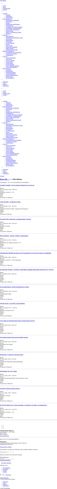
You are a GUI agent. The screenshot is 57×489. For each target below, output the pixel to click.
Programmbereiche (7, 19)
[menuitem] (30, 3)
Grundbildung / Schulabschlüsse (13, 28)
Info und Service (7, 68)
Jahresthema (9, 16)
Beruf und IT (9, 21)
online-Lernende (10, 48)
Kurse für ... (4, 179)
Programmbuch (6, 468)
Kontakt (5, 9)
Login (4, 5)
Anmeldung (9, 70)
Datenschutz (6, 85)
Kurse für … (6, 35)
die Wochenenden (10, 43)
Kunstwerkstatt (9, 31)
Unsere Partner (9, 61)
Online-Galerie (9, 17)
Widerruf (5, 84)
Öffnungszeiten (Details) (6, 447)
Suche (4, 7)
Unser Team (9, 59)
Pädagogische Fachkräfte (12, 49)
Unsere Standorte (10, 64)
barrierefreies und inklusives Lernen (14, 37)
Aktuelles (5, 13)
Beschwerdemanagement (12, 75)
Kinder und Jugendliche (11, 47)
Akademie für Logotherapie (12, 20)
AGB (4, 83)
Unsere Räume (9, 63)
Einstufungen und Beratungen (13, 24)
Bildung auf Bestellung (8, 51)
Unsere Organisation (11, 57)
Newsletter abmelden (6, 463)
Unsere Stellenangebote (11, 67)
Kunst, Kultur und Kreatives (12, 29)
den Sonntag (9, 41)
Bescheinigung (9, 71)
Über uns (5, 56)
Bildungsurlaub (9, 40)
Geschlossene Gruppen (11, 53)
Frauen (7, 44)
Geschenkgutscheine (11, 74)
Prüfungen (8, 33)
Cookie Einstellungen (5, 488)
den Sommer (9, 39)
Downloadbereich (10, 78)
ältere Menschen (10, 36)
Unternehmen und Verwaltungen (13, 52)
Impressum (5, 81)
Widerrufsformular (4, 478)
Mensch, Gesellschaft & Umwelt (13, 32)
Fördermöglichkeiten (11, 72)
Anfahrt (5, 472)
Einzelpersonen (9, 55)
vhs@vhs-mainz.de (4, 436)
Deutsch (8, 23)
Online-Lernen (9, 76)
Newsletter (5, 469)
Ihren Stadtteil (9, 45)
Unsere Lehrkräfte (10, 60)
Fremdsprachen (9, 25)
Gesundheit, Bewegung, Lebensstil (14, 27)
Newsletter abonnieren (5, 460)
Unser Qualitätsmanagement (12, 65)
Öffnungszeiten (6, 8)
